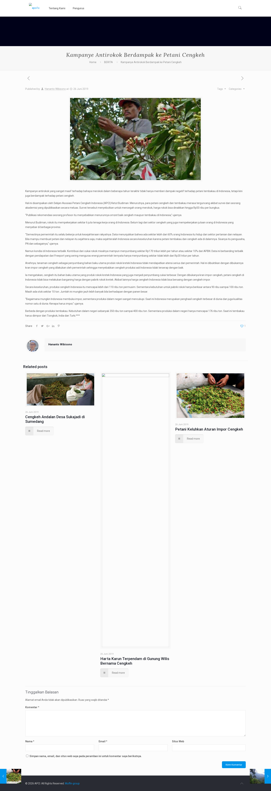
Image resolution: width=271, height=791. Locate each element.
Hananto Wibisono (55, 88)
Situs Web (178, 741)
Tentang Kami (57, 8)
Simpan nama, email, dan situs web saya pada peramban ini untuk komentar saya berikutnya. (85, 756)
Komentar (32, 707)
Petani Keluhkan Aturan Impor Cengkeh (209, 429)
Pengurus (78, 8)
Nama (29, 741)
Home (92, 62)
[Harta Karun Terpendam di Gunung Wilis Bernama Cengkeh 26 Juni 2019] (260, 776)
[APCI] (34, 7)
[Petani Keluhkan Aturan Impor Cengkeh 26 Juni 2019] (10, 776)
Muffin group (72, 783)
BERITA (108, 62)
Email (103, 741)
